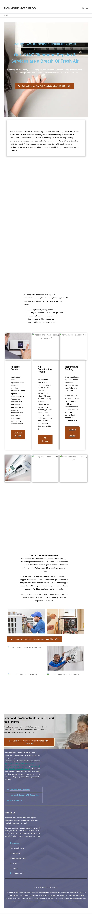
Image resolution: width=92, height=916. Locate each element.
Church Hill (17, 766)
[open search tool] (83, 8)
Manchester (9, 766)
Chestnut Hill (19, 763)
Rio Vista (12, 769)
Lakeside (18, 769)
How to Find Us (16, 800)
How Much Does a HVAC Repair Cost (24, 795)
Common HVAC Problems (20, 790)
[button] (24, 789)
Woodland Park (30, 763)
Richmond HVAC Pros (20, 8)
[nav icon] (87, 8)
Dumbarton (26, 769)
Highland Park (10, 763)
